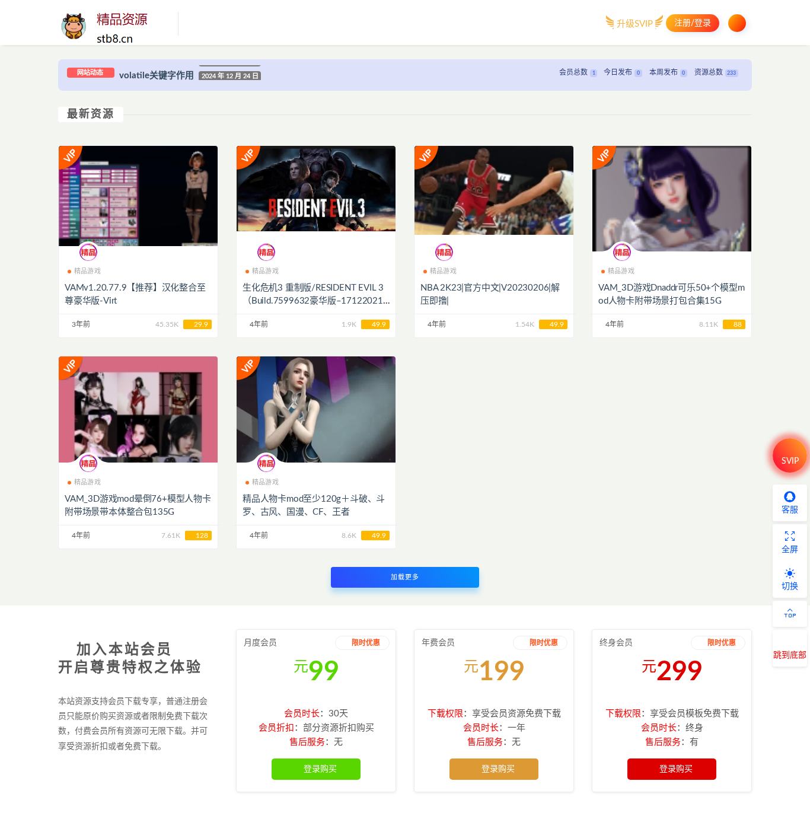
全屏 (790, 550)
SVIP (790, 461)
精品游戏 (87, 271)
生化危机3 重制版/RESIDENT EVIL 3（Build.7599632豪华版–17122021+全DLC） (313, 300)
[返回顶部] (790, 614)
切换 (790, 586)
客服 (790, 510)
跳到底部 (789, 655)
